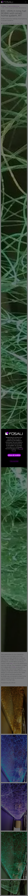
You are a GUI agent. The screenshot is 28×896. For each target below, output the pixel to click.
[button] (14, 455)
